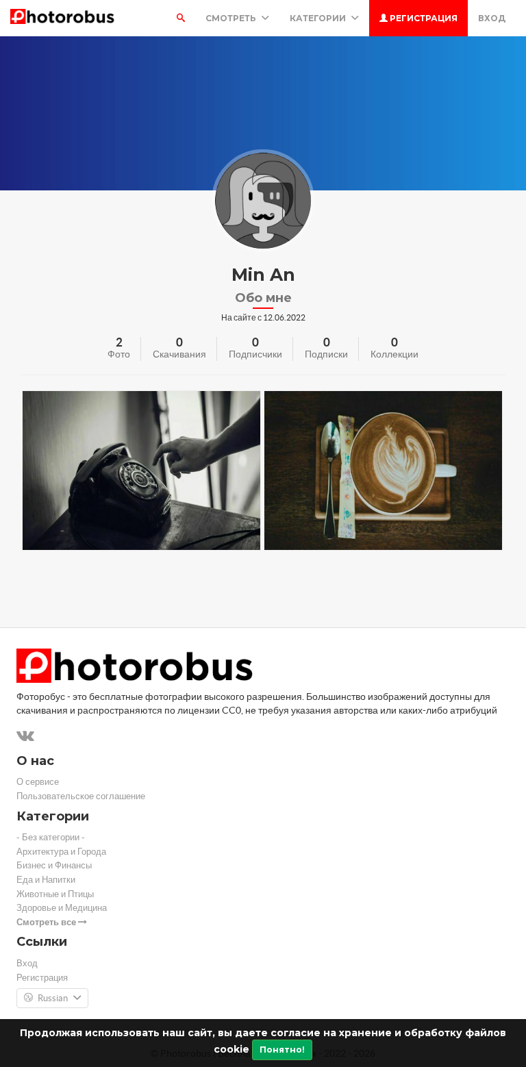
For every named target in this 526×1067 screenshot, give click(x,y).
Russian (53, 998)
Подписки (326, 354)
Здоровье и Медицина (61, 908)
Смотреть (231, 18)
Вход (491, 18)
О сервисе (37, 782)
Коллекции (394, 354)
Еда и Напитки (45, 880)
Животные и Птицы (55, 894)
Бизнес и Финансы (54, 865)
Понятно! (282, 1049)
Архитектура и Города (61, 851)
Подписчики (255, 354)
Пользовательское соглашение (80, 796)
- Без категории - (50, 837)
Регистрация (423, 18)
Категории (319, 18)
